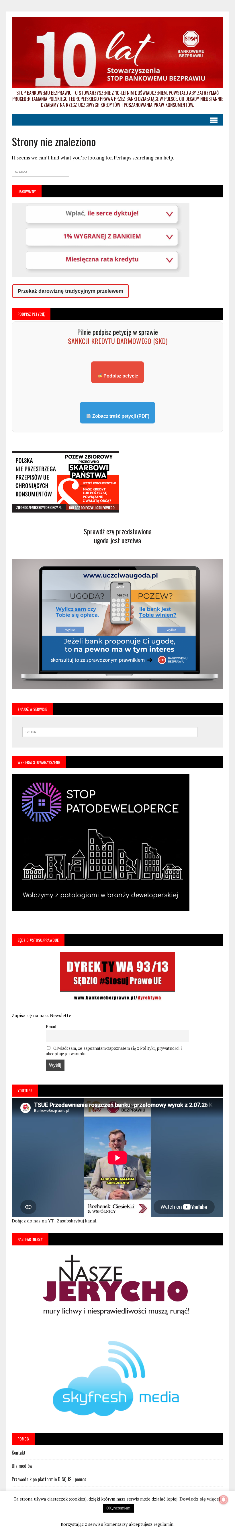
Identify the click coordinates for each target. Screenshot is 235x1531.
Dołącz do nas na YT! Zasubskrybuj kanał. (54, 1221)
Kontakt (19, 1452)
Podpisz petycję (120, 375)
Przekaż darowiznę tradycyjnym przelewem (70, 291)
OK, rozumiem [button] (118, 1508)
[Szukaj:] (40, 171)
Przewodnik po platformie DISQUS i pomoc (49, 1479)
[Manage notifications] (223, 1499)
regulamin (163, 1524)
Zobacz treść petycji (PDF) (120, 416)
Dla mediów (22, 1465)
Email (51, 1026)
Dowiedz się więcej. (200, 1499)
